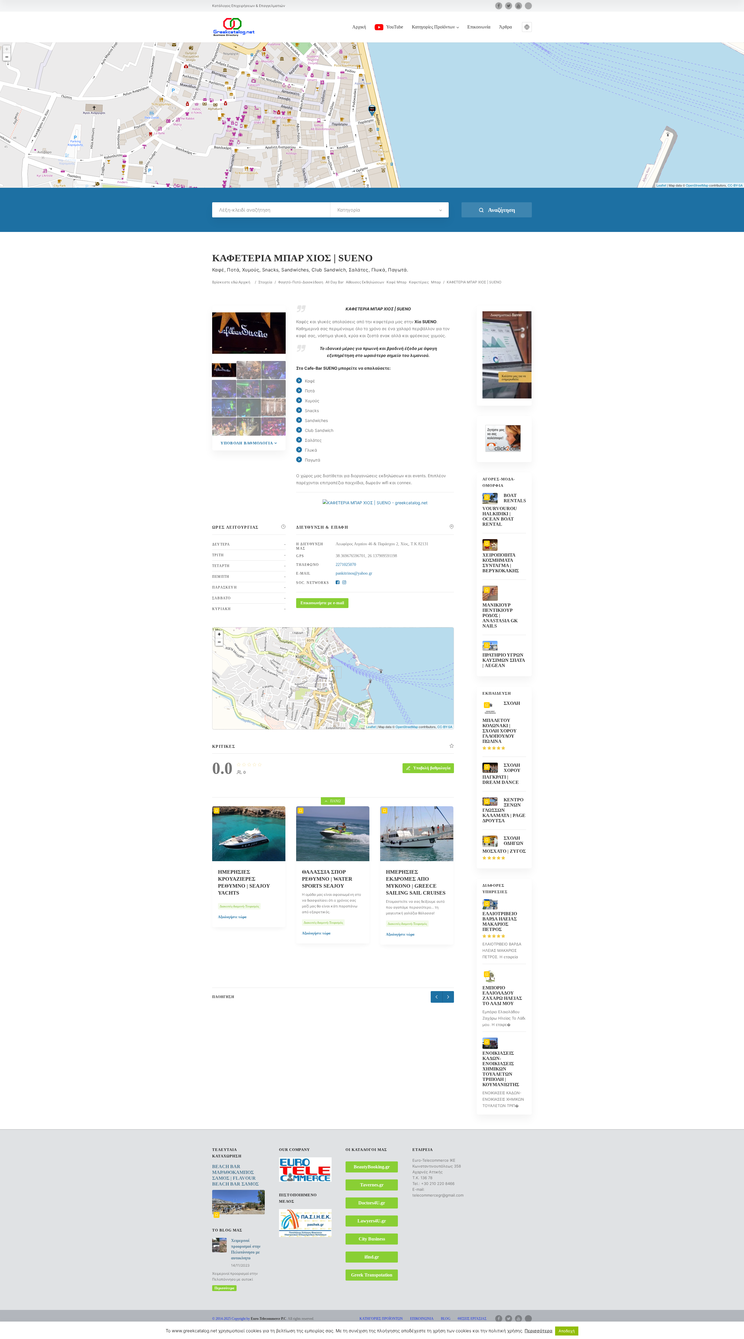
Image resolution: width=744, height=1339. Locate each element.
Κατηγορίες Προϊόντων (433, 26)
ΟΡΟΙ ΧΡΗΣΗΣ (428, 1326)
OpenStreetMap (697, 185)
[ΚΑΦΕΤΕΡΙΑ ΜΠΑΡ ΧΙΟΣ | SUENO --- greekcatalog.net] (249, 370)
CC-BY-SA (735, 185)
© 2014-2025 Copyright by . (249, 1319)
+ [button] (6, 49)
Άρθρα (505, 26)
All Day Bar (335, 282)
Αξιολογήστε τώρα (232, 933)
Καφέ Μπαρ (397, 282)
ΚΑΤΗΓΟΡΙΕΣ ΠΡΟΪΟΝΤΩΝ (381, 1319)
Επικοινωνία (478, 26)
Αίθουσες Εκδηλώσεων (365, 282)
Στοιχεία (265, 282)
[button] (527, 27)
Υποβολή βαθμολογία (247, 443)
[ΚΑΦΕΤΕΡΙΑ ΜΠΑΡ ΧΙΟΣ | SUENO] (224, 370)
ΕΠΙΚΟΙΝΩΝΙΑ (422, 1319)
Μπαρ (436, 282)
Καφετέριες (419, 282)
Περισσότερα (224, 1288)
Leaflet (661, 185)
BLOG (445, 1319)
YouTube (394, 26)
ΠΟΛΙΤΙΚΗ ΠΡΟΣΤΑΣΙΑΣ (467, 1326)
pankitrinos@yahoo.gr (354, 573)
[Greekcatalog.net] (234, 27)
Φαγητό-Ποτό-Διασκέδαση (300, 282)
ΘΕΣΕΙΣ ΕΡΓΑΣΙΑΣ (472, 1319)
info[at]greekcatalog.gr (227, 1330)
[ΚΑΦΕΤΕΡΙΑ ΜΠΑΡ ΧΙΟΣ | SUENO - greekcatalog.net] (375, 502)
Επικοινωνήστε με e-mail (322, 603)
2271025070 (346, 564)
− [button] (6, 57)
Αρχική (359, 26)
